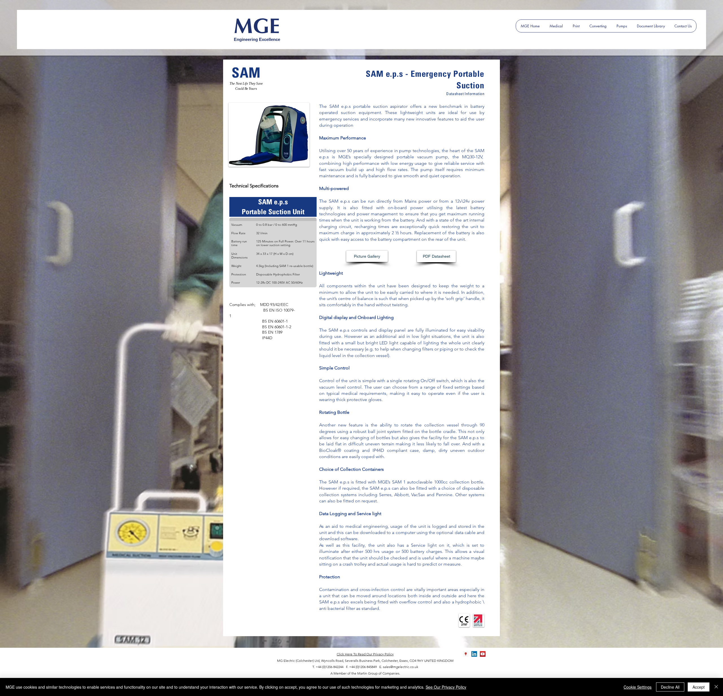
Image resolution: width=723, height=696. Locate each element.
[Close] (716, 686)
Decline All (670, 687)
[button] (367, 256)
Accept (698, 687)
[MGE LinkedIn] (474, 654)
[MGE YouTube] (482, 654)
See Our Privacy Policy (446, 687)
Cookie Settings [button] (638, 687)
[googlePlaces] (466, 654)
